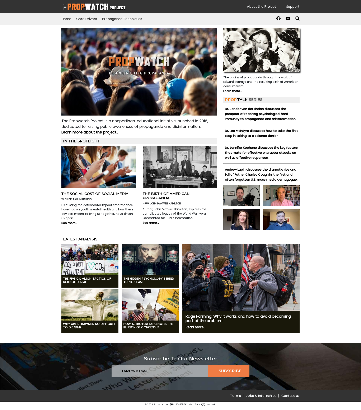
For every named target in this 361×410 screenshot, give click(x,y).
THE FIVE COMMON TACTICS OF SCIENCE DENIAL (87, 280)
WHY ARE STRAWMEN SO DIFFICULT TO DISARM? (89, 325)
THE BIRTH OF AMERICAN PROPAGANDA (166, 196)
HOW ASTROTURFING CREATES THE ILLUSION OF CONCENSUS (148, 325)
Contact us (290, 395)
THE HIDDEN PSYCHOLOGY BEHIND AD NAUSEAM (148, 280)
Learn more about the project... (89, 132)
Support (293, 6)
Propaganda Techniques (122, 18)
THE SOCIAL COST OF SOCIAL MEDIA (94, 194)
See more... (69, 223)
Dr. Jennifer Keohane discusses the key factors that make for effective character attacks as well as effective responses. (261, 152)
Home (66, 18)
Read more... (196, 327)
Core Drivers (86, 18)
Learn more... (232, 91)
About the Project (261, 6)
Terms (235, 395)
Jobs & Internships (261, 395)
